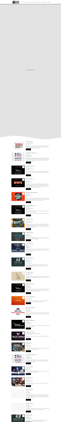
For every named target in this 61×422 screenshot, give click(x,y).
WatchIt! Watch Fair (29, 218)
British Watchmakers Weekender (31, 192)
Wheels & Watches (29, 415)
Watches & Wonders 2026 (30, 296)
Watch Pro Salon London (30, 332)
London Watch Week (29, 272)
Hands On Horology (29, 243)
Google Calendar (28, 144)
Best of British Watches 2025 (31, 354)
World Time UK (29, 343)
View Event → (28, 149)
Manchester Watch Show (30, 166)
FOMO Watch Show (29, 232)
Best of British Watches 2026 (31, 152)
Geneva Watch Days (29, 141)
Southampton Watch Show (30, 205)
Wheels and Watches (29, 258)
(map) (32, 143)
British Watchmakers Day (30, 307)
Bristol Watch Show (29, 178)
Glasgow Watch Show (30, 283)
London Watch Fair (29, 377)
